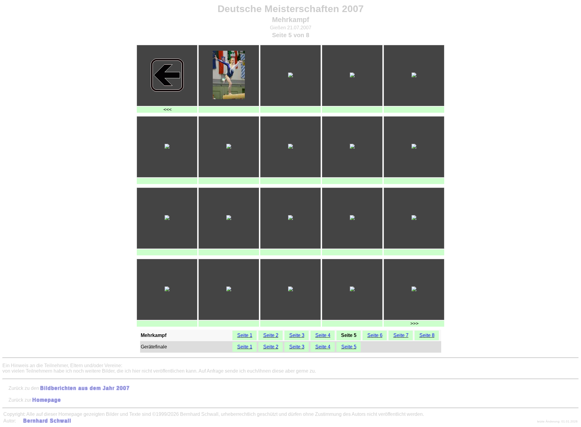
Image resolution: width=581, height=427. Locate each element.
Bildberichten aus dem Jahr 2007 (85, 388)
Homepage (46, 400)
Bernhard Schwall (47, 420)
